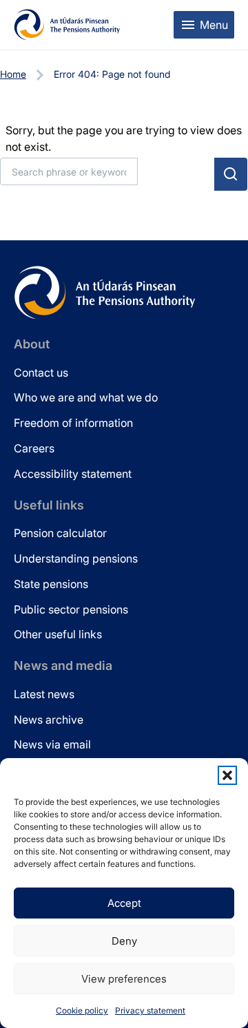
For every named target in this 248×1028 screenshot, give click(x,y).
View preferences (124, 978)
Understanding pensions (76, 558)
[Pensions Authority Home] (67, 24)
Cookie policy (82, 1010)
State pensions (51, 584)
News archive (48, 719)
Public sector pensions (71, 609)
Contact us (41, 372)
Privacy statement (150, 1010)
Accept (124, 903)
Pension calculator (60, 533)
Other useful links (58, 634)
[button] (227, 775)
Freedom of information (73, 423)
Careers (34, 448)
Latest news (44, 694)
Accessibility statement (73, 474)
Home (13, 74)
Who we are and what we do (86, 397)
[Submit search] (230, 174)
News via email (52, 744)
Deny (124, 940)
